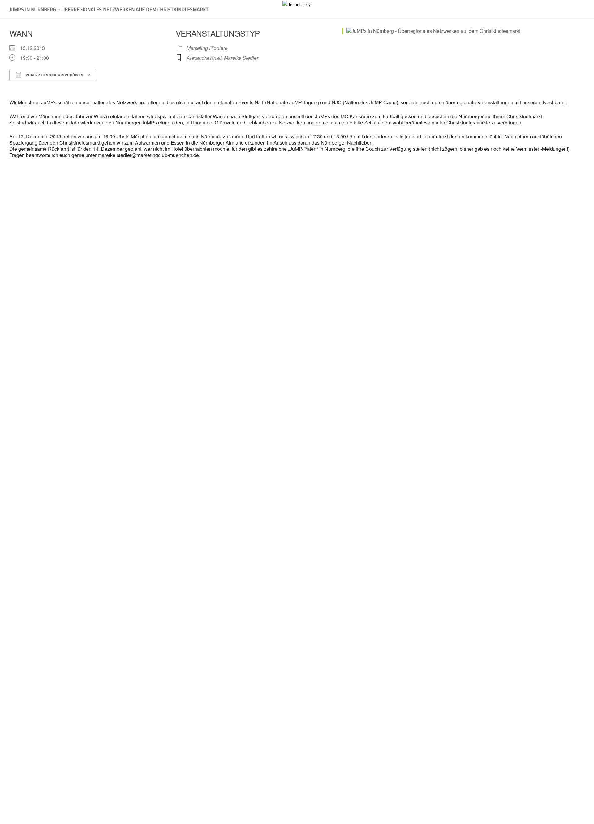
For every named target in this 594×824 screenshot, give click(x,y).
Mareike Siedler (241, 57)
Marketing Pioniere (207, 47)
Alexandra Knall (204, 57)
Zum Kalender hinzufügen (54, 75)
